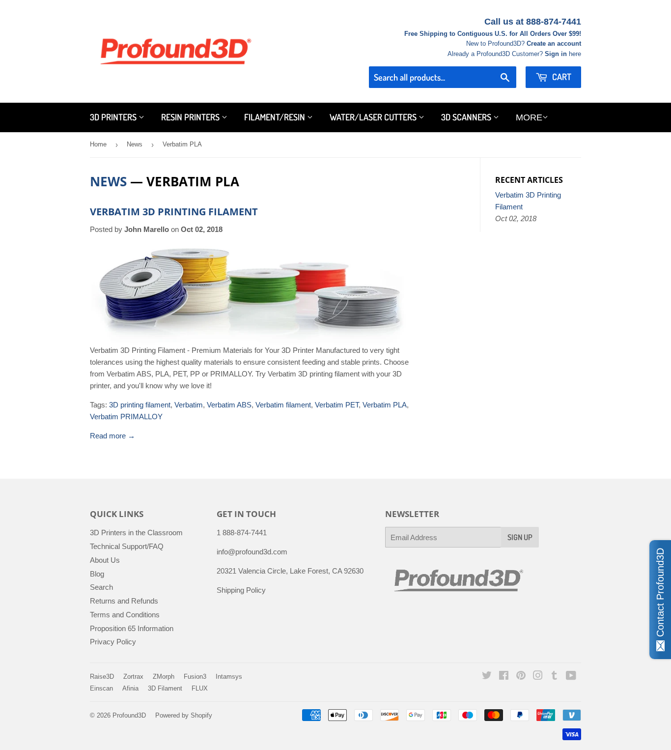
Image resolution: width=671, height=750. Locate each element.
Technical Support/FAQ (127, 546)
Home (98, 144)
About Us (105, 560)
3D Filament (165, 688)
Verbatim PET (337, 405)
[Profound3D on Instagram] (538, 676)
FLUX (200, 688)
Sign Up (519, 537)
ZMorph (163, 676)
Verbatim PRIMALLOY (126, 416)
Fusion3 (195, 676)
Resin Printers (191, 117)
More (529, 117)
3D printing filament (139, 405)
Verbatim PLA (385, 405)
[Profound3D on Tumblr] (554, 676)
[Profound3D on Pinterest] (521, 676)
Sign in (556, 54)
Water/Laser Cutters (374, 117)
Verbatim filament (283, 405)
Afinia (130, 688)
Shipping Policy (241, 590)
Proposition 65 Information (131, 628)
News (134, 144)
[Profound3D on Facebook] (504, 676)
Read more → (112, 436)
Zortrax (133, 676)
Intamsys (229, 676)
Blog (97, 574)
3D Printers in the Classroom (136, 532)
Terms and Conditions (125, 614)
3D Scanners (467, 117)
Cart (560, 76)
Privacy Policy (113, 641)
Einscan (101, 688)
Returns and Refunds (124, 601)
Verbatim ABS (229, 405)
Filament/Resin (275, 117)
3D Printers (114, 117)
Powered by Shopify (183, 715)
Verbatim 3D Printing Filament (174, 211)
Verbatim (188, 405)
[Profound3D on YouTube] (571, 676)
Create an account (554, 43)
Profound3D (129, 715)
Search (101, 587)
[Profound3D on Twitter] (487, 676)
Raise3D (102, 676)
